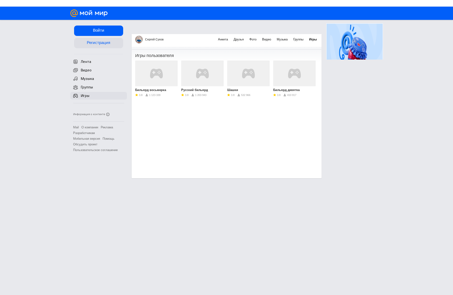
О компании (89, 127)
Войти (98, 30)
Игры (313, 39)
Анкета (223, 39)
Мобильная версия (86, 138)
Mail (76, 127)
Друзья (239, 39)
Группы (298, 39)
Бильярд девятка (286, 90)
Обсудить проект (85, 144)
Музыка (283, 39)
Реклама (107, 127)
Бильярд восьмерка (150, 90)
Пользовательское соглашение (95, 150)
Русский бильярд (194, 90)
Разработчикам (84, 133)
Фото (253, 39)
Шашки (232, 90)
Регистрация (98, 42)
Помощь (108, 138)
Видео (267, 39)
